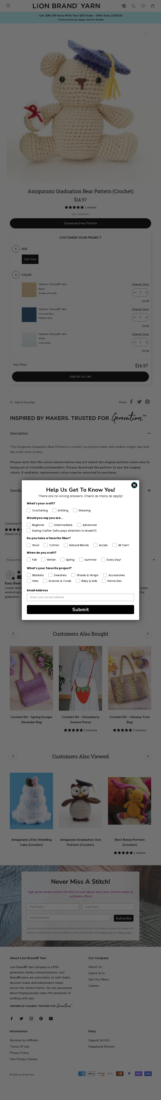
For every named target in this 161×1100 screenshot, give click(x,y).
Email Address (37, 590)
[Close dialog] (134, 485)
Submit (80, 609)
